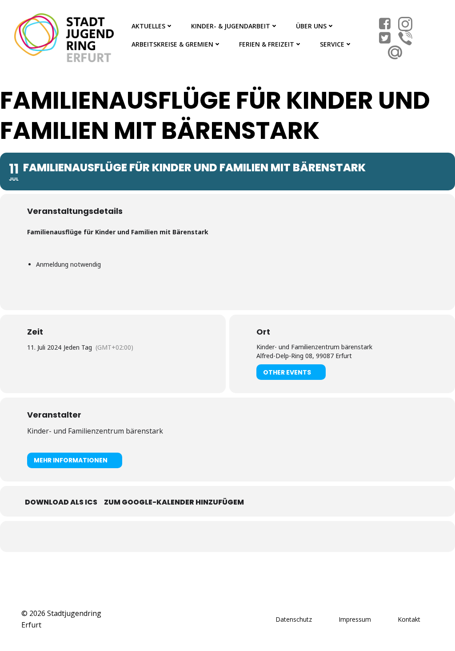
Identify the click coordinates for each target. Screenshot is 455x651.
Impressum (355, 619)
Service (332, 44)
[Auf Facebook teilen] (216, 536)
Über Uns (311, 26)
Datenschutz (293, 619)
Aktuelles (148, 26)
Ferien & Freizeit (266, 44)
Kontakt (409, 619)
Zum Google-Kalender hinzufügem (174, 502)
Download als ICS (61, 502)
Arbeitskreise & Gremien (172, 44)
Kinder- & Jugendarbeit (230, 26)
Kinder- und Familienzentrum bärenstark (95, 431)
